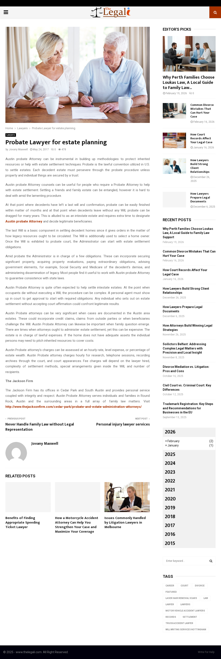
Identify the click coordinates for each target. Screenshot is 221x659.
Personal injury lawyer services (123, 424)
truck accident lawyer (179, 623)
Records (171, 617)
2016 (170, 534)
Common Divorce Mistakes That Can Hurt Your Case (202, 110)
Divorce (200, 585)
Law (206, 598)
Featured (171, 592)
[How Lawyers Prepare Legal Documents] (174, 199)
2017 (170, 525)
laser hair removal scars (181, 598)
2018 (170, 516)
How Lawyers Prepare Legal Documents (200, 197)
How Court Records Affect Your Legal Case (201, 138)
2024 (170, 463)
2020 (170, 499)
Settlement (190, 617)
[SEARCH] (211, 561)
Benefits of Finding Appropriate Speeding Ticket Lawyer (22, 522)
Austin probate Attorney (23, 221)
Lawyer (170, 604)
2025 (170, 454)
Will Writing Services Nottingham (186, 629)
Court (184, 585)
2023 (170, 472)
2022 (170, 481)
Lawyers (10, 135)
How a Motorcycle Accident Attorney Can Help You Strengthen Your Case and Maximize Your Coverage (76, 524)
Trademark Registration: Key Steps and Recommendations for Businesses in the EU (188, 408)
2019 (170, 507)
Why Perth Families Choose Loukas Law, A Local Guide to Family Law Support (188, 233)
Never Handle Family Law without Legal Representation (39, 427)
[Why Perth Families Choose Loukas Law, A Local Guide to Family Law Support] (189, 53)
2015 (170, 543)
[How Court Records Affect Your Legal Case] (174, 140)
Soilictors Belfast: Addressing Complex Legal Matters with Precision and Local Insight (184, 348)
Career (170, 585)
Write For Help (206, 652)
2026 (170, 432)
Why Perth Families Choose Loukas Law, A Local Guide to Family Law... (189, 82)
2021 (170, 490)
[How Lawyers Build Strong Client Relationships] (174, 166)
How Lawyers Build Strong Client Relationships (200, 166)
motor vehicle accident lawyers (185, 611)
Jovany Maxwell (18, 149)
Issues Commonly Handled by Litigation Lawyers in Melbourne (125, 522)
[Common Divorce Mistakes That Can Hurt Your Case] (174, 111)
